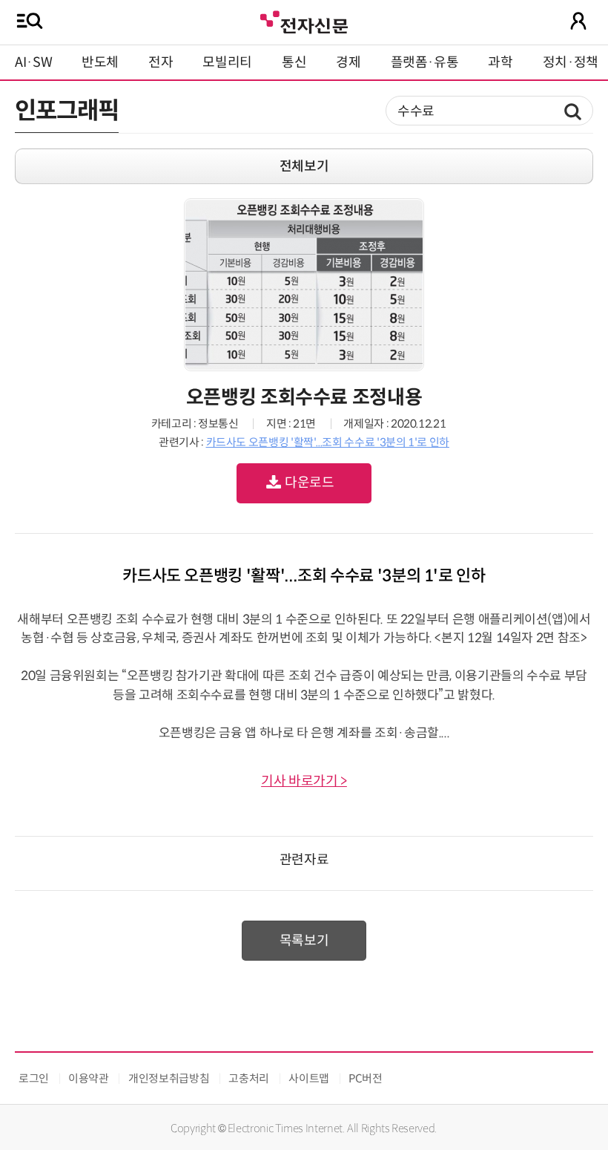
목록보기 (304, 940)
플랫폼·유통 (425, 62)
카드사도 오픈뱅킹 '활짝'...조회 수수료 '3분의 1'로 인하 (327, 442)
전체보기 (304, 166)
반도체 (100, 62)
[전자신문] (304, 20)
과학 (500, 62)
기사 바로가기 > (304, 781)
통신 (294, 62)
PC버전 (365, 1078)
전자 (160, 62)
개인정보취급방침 (168, 1078)
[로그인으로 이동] (578, 21)
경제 (348, 62)
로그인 (34, 1078)
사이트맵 (308, 1078)
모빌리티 (227, 62)
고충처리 (248, 1078)
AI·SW (33, 62)
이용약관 (88, 1078)
